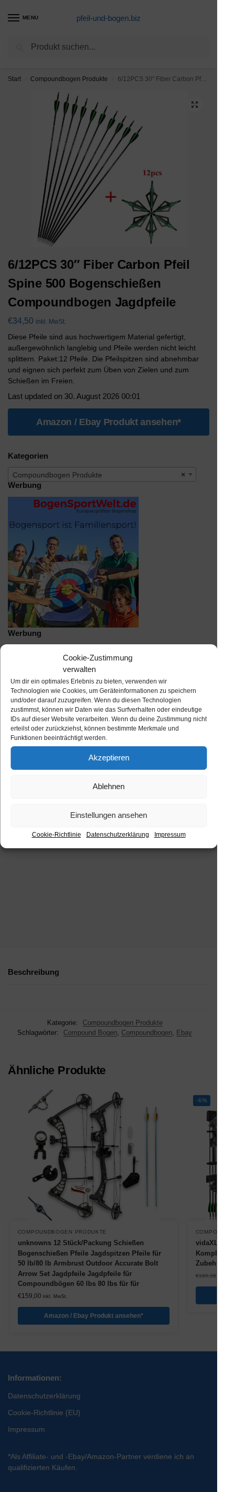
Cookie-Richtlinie (56, 834)
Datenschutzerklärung (117, 834)
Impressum (170, 834)
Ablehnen (109, 786)
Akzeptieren (108, 757)
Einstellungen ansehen (108, 815)
